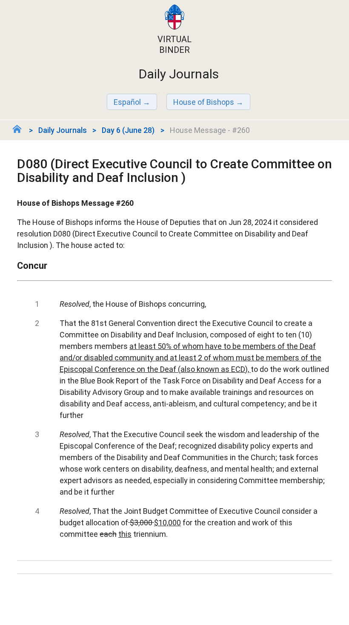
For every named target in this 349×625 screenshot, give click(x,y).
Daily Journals (62, 130)
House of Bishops (203, 102)
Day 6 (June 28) (128, 130)
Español (127, 102)
